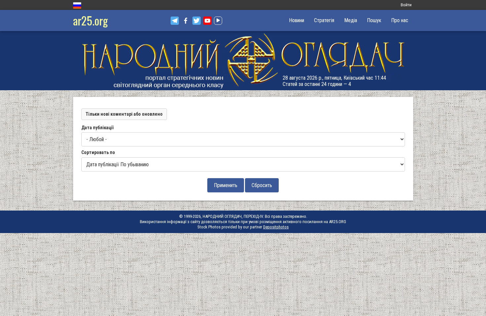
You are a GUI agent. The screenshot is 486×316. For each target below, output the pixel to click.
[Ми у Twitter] (196, 21)
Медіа (350, 20)
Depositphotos (276, 226)
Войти (406, 4)
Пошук (374, 20)
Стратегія (324, 20)
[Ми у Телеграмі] (175, 21)
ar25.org (90, 20)
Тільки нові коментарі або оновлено (124, 114)
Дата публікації (97, 127)
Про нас (399, 20)
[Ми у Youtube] (207, 21)
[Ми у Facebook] (186, 21)
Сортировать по (98, 152)
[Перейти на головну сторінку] (243, 60)
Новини (296, 20)
